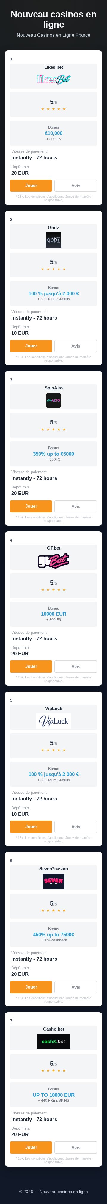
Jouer (31, 185)
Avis (75, 185)
